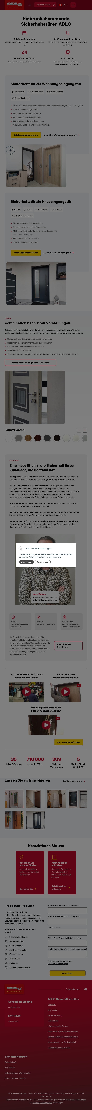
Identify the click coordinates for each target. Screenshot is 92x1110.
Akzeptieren (26, 562)
